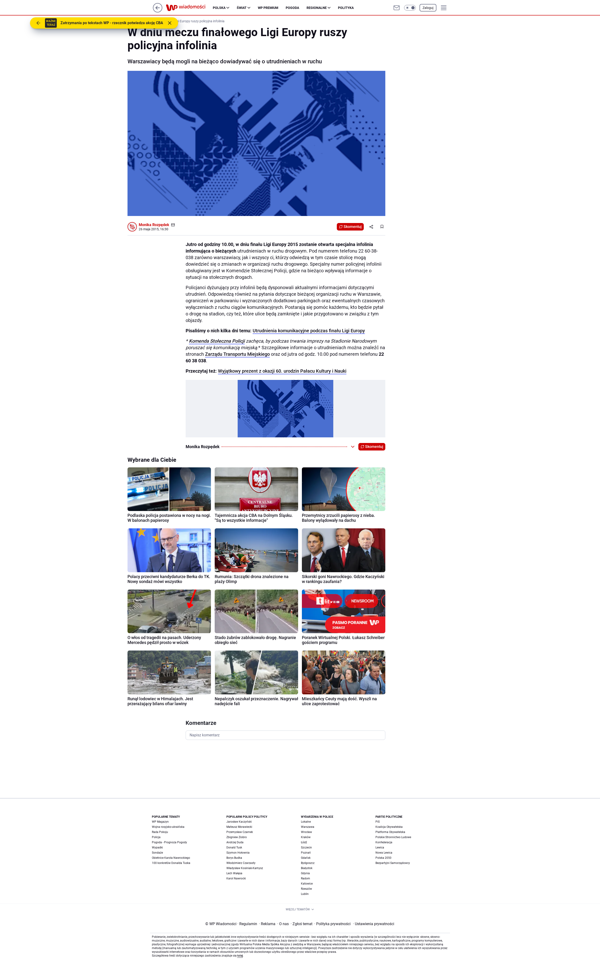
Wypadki (157, 847)
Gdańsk (306, 857)
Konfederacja (383, 842)
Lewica (379, 847)
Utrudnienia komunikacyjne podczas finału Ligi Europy (309, 330)
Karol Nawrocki (236, 878)
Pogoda (292, 8)
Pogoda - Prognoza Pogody (169, 842)
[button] (410, 8)
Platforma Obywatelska (390, 832)
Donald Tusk (234, 847)
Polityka (346, 8)
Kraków (306, 837)
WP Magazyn (160, 821)
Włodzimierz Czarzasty (240, 863)
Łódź (304, 842)
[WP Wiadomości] (189, 7)
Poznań (306, 852)
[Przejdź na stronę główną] (157, 11)
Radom (305, 878)
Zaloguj (428, 8)
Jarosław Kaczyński (239, 821)
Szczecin (306, 847)
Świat (242, 8)
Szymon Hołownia (238, 852)
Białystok (306, 868)
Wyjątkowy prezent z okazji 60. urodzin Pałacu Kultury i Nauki (282, 371)
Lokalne (306, 821)
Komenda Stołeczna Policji (217, 341)
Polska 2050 (383, 857)
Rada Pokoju (160, 832)
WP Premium (268, 8)
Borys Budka (234, 857)
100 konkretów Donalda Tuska (171, 863)
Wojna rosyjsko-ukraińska (168, 827)
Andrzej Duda (235, 842)
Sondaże (157, 852)
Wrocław (306, 832)
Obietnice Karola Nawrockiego (171, 857)
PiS (377, 821)
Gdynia (305, 873)
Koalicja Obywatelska (389, 827)
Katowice (307, 883)
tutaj (240, 955)
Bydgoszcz (308, 863)
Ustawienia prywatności (373, 924)
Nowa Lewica (383, 852)
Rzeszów (306, 888)
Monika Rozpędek (154, 225)
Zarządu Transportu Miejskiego (237, 354)
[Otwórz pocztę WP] (396, 7)
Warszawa (307, 827)
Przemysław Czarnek (239, 832)
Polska (219, 8)
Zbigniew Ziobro (236, 837)
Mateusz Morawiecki (239, 827)
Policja (156, 837)
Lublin (305, 894)
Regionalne (317, 8)
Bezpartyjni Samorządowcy (392, 863)
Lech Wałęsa (234, 873)
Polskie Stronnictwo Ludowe (393, 837)
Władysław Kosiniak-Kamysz (244, 868)
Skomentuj (353, 226)
